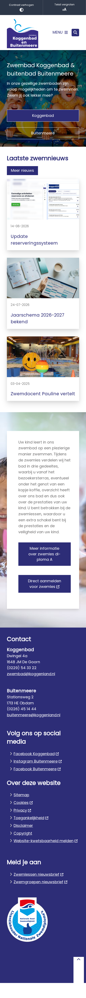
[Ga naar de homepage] (22, 32)
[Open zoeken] (75, 32)
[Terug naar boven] (78, 970)
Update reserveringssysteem (34, 239)
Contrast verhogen (21, 5)
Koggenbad (43, 115)
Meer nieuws (22, 170)
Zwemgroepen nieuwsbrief (38, 881)
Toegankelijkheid (29, 817)
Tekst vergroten (64, 4)
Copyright (23, 833)
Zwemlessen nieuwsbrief (36, 874)
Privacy (20, 810)
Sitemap (21, 794)
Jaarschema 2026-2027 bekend (37, 318)
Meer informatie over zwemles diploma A (44, 554)
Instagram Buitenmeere (36, 761)
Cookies (21, 802)
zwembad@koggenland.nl (31, 673)
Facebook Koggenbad (34, 753)
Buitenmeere (43, 133)
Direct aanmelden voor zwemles (44, 583)
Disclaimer (23, 825)
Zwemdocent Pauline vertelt (43, 393)
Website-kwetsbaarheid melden (43, 840)
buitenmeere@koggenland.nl (33, 715)
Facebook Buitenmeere (35, 769)
